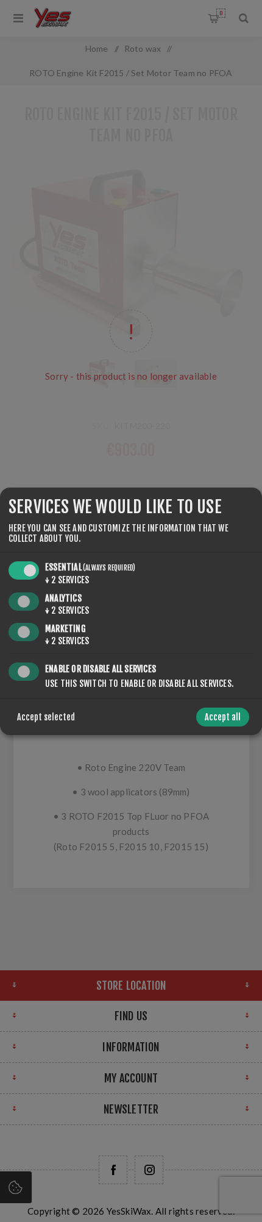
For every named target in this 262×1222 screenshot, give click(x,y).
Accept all (223, 717)
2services (67, 580)
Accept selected (46, 717)
